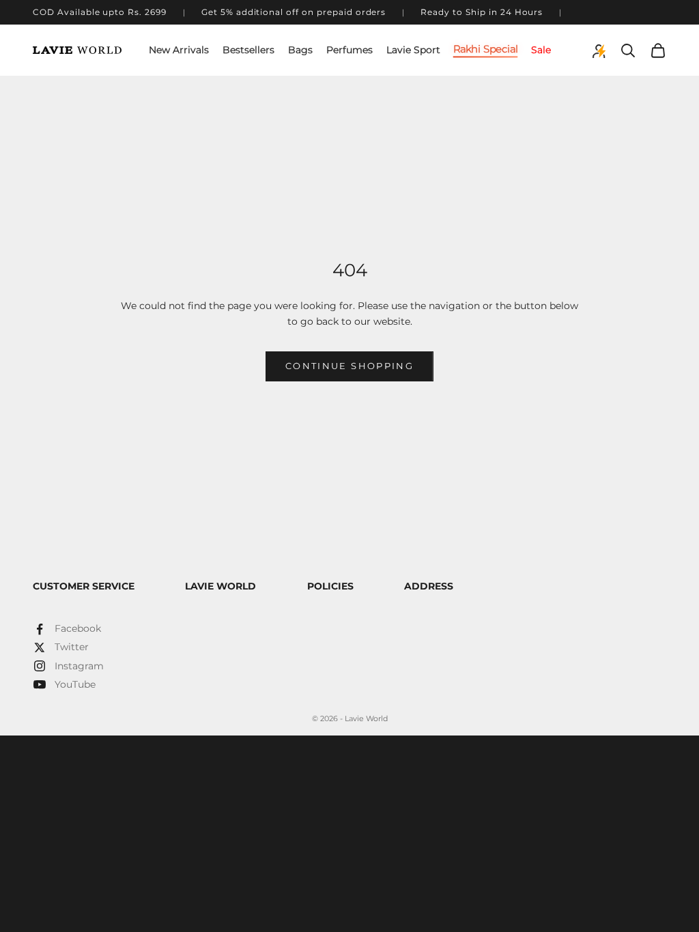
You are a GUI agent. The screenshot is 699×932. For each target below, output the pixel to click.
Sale (541, 50)
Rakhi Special (485, 48)
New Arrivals (179, 50)
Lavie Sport (413, 50)
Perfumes (349, 50)
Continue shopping (349, 365)
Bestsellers (248, 50)
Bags (300, 50)
